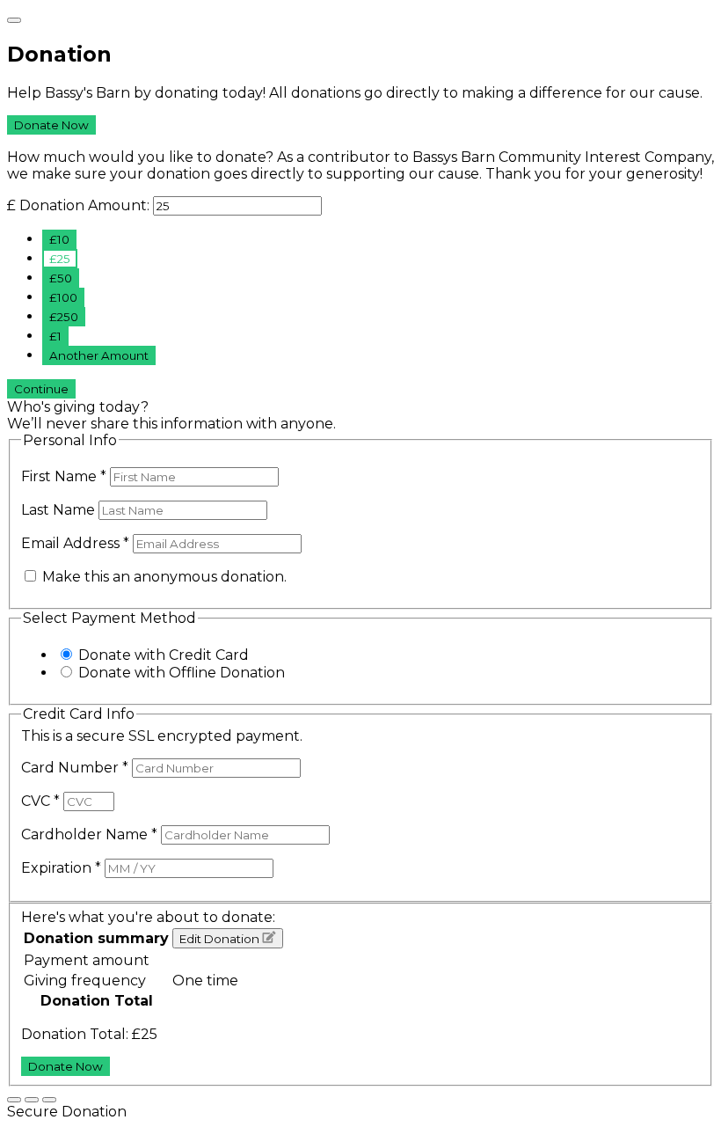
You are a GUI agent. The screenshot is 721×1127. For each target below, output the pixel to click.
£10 (59, 239)
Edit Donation (220, 939)
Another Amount (99, 355)
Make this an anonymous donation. (163, 576)
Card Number (74, 767)
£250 (63, 317)
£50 (60, 278)
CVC (40, 801)
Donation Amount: (84, 205)
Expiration (61, 868)
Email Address (75, 543)
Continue (41, 389)
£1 (55, 336)
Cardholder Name (89, 834)
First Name (63, 476)
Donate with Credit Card (163, 655)
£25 (59, 259)
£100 (63, 297)
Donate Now (51, 125)
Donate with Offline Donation (181, 672)
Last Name (59, 509)
